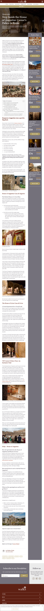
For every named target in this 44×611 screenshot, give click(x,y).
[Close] (42, 606)
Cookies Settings (15, 608)
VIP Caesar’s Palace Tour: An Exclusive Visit (11, 109)
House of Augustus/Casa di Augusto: (10, 104)
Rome (9, 28)
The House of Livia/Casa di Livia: (9, 106)
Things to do (23, 4)
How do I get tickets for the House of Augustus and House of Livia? (14, 112)
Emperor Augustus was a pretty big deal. (11, 102)
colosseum (16, 26)
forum (21, 26)
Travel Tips (11, 4)
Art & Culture (35, 4)
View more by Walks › (9, 551)
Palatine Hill (4, 28)
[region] (22, 607)
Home (7, 4)
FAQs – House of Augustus (8, 110)
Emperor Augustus (18, 123)
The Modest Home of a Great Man (10, 105)
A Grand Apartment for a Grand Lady (11, 107)
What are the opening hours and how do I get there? (13, 115)
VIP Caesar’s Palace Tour (7, 64)
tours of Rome (16, 544)
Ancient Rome (5, 26)
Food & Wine (29, 4)
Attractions (17, 4)
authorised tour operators (7, 460)
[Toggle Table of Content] (23, 101)
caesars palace (11, 26)
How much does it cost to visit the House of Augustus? (14, 113)
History (25, 26)
